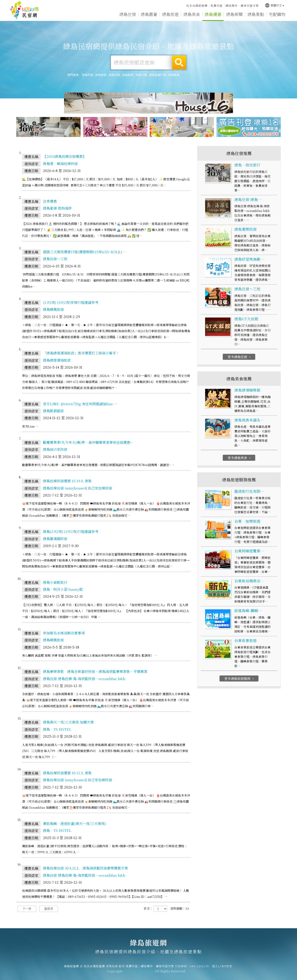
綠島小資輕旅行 (55, 582)
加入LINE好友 (222, 966)
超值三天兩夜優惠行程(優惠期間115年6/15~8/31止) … (84, 251)
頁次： (148, 908)
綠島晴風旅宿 (53, 309)
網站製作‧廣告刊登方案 (242, 5)
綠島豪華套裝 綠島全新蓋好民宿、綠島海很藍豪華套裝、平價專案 (95, 671)
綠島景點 (255, 14)
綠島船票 (127, 75)
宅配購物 (277, 14)
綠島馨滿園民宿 (55, 538)
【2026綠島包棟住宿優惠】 (64, 156)
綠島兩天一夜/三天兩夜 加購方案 (68, 722)
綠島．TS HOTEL (57, 729)
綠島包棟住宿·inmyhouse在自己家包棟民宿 (77, 488)
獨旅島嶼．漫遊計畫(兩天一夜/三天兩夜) (74, 823)
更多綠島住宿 (240, 356)
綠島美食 (191, 14)
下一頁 (26, 908)
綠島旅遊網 (24, 10)
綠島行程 (141, 75)
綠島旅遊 (170, 14)
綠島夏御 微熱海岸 (57, 208)
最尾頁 (48, 908)
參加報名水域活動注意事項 (64, 632)
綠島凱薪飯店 (53, 410)
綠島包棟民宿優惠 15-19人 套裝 (67, 480)
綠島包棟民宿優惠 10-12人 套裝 (67, 772)
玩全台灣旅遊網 (196, 5)
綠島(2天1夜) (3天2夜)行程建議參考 (70, 531)
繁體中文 (273, 5)
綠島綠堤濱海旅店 (57, 360)
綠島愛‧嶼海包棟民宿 (60, 163)
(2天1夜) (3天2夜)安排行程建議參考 (70, 302)
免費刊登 (216, 5)
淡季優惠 (50, 201)
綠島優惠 (213, 14)
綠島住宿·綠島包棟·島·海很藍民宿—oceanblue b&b (84, 678)
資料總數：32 (179, 908)
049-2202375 (199, 966)
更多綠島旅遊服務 (239, 678)
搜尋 (179, 62)
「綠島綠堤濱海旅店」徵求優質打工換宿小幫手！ (81, 352)
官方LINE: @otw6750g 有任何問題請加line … (80, 403)
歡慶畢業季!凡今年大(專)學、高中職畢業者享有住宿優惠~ (87, 442)
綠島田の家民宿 (55, 449)
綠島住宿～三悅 (55, 258)
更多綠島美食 (240, 457)
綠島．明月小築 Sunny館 (63, 589)
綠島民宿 (87, 75)
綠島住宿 (127, 14)
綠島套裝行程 (157, 75)
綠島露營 (149, 14)
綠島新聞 (234, 14)
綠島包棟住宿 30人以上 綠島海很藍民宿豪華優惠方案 (85, 868)
